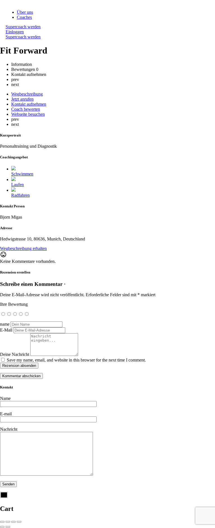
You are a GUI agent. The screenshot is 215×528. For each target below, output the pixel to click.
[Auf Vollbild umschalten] (13, 522)
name (5, 324)
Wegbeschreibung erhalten (23, 248)
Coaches (24, 17)
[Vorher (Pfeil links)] (2, 527)
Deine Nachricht (14, 354)
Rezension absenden (19, 365)
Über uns (25, 12)
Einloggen (15, 31)
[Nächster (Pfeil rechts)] (8, 527)
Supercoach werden (23, 26)
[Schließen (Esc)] (2, 522)
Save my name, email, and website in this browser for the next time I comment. (76, 360)
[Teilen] (8, 522)
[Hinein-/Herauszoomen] (19, 522)
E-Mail (6, 330)
